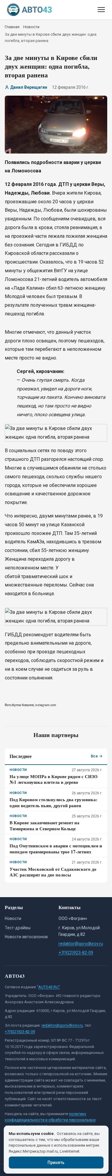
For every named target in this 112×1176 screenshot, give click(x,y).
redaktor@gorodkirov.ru (81, 943)
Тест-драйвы (17, 927)
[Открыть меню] (101, 9)
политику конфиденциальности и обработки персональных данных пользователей (50, 1120)
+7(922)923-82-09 (76, 952)
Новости (13, 918)
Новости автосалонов (26, 936)
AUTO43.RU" (49, 987)
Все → (96, 756)
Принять (56, 1162)
